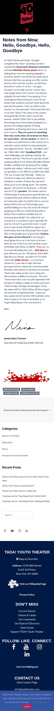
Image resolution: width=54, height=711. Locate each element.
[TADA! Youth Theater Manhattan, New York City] (27, 13)
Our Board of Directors (27, 623)
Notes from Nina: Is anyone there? (18, 485)
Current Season (27, 611)
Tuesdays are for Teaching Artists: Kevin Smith (24, 496)
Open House (27, 627)
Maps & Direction (28, 559)
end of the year (11, 389)
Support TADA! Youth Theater (27, 631)
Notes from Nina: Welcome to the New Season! (25, 410)
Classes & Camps (27, 615)
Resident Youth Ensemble (15, 455)
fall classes (28, 389)
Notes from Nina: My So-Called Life (19, 490)
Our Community (27, 619)
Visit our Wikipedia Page (33, 584)
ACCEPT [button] (27, 707)
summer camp (11, 393)
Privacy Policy (27, 594)
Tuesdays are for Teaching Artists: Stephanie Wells (26, 501)
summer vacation (29, 393)
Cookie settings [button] (39, 702)
